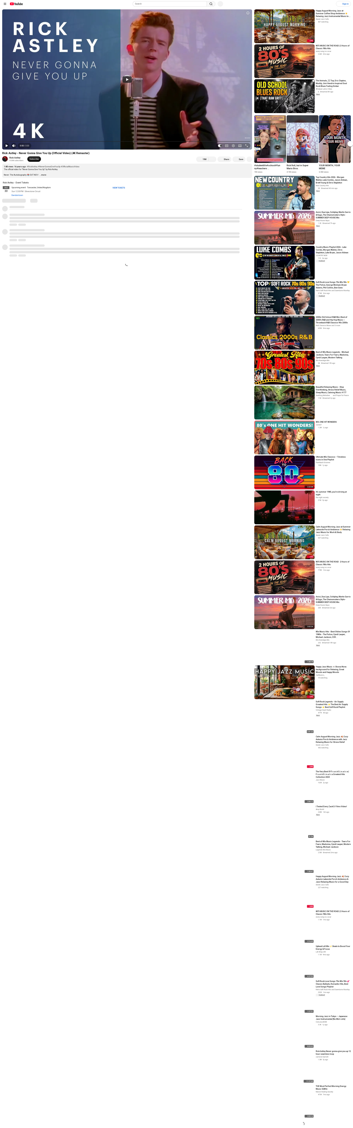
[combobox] (170, 4)
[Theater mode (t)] (240, 145)
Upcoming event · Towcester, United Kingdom (31, 187)
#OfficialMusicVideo (70, 167)
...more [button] (43, 175)
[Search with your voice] (220, 4)
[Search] (211, 4)
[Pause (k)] (6, 145)
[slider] (127, 141)
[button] (24, 145)
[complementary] (30, 182)
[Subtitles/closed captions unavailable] (226, 145)
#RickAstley (32, 167)
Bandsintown (17, 195)
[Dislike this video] (212, 159)
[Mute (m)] (14, 145)
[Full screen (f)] (246, 145)
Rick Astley (14, 157)
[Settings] (332, 4)
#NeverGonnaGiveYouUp (49, 167)
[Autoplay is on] (220, 145)
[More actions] (249, 159)
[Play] (127, 79)
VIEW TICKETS (119, 188)
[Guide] (5, 4)
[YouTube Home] (16, 4)
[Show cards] (247, 12)
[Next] (350, 144)
